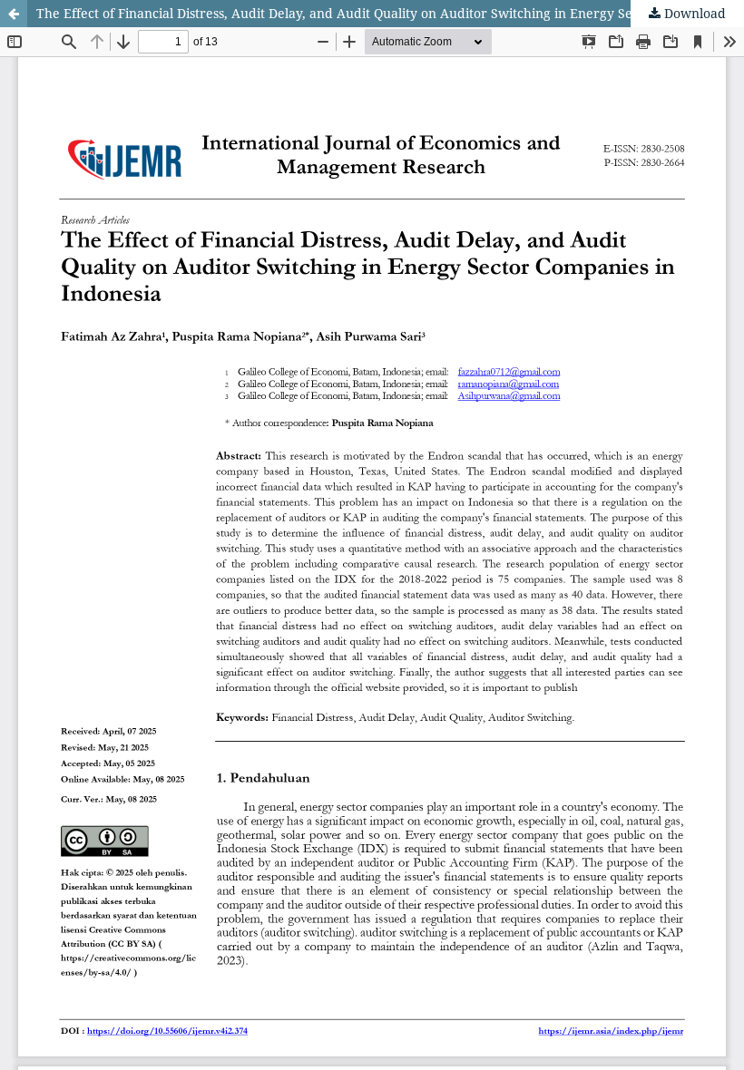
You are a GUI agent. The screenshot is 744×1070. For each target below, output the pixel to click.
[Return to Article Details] (13, 13)
